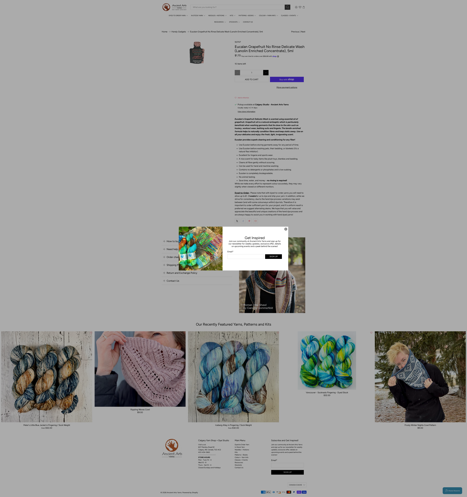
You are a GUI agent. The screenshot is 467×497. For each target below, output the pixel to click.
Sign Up (273, 256)
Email (230, 251)
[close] (286, 229)
